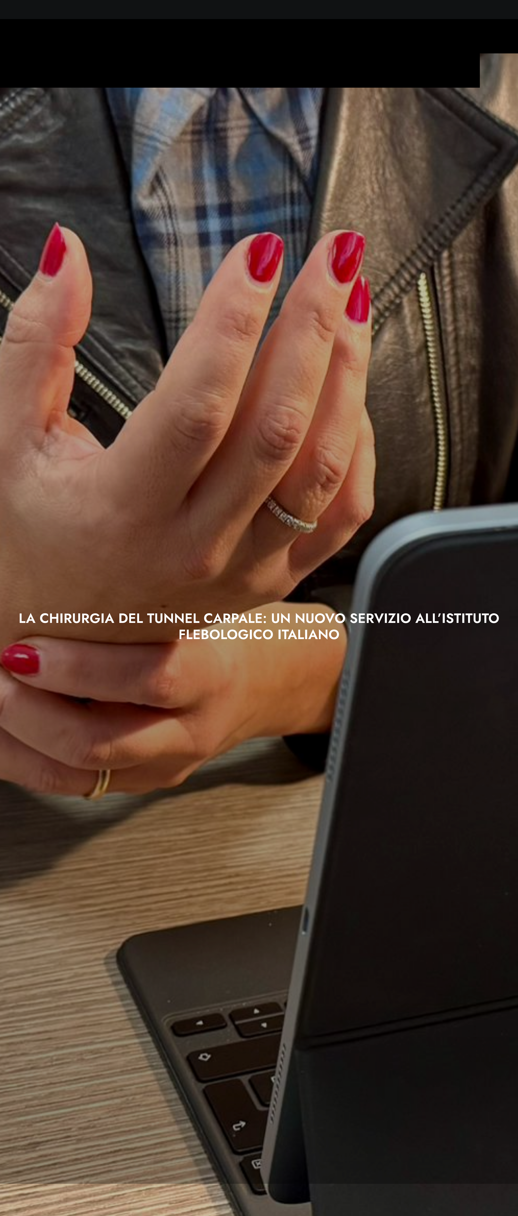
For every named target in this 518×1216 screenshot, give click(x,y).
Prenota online (486, 9)
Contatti (509, 9)
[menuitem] (396, 9)
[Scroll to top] (512, 1210)
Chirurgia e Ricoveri (434, 9)
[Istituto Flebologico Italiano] (40, 9)
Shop (499, 9)
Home (395, 9)
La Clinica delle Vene (412, 9)
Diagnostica (471, 9)
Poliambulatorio (454, 9)
